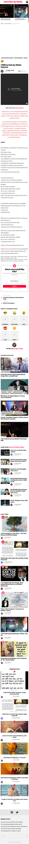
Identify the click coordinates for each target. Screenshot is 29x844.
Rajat (3, 415)
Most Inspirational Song (9, 258)
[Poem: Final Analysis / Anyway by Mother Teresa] (14, 599)
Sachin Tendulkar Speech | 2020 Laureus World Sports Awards (14, 418)
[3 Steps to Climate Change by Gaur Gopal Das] (14, 790)
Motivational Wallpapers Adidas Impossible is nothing (14, 778)
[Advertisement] (14, 42)
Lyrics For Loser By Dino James (18, 451)
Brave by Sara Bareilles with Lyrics (18, 470)
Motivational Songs (21, 259)
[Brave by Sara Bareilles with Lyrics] (5, 471)
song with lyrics (7, 261)
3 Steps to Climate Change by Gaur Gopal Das (14, 800)
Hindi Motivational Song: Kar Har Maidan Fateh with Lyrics (18, 491)
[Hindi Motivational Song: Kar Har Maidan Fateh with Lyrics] (5, 492)
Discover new (6, 256)
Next (28, 13)
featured (14, 256)
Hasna (9, 392)
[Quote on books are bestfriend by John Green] (14, 727)
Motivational (5, 393)
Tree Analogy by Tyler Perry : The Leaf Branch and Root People (13, 534)
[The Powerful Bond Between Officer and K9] (21, 11)
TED (25, 393)
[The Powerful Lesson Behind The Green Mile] (7, 11)
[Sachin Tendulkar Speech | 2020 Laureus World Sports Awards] (14, 408)
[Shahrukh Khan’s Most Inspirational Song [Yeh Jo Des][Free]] (14, 365)
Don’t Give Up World (9, 249)
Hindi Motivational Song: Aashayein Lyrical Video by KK (18, 480)
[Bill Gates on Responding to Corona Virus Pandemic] (14, 386)
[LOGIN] (27, 2)
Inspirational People (7, 390)
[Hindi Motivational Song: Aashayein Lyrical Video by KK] (5, 481)
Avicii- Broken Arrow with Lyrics (19, 501)
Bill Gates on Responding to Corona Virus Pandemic (13, 396)
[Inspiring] (2, 61)
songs (16, 261)
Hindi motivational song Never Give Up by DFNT (18, 460)
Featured (3, 392)
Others (3, 436)
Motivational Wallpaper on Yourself (14, 758)
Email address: (15, 281)
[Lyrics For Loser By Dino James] (5, 452)
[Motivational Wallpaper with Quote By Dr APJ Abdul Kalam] (14, 649)
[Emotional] (6, 541)
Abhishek (17, 370)
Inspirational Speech (19, 392)
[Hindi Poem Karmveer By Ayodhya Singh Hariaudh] (14, 548)
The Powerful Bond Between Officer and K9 (20, 19)
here (22, 245)
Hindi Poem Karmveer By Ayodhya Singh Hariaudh (14, 559)
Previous (0, 13)
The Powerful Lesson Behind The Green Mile (5, 19)
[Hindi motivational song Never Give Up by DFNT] (5, 462)
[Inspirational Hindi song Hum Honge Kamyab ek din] (14, 680)
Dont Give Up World (13, 1)
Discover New (5, 372)
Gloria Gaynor (19, 108)
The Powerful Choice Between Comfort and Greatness (14, 826)
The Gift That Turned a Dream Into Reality (11, 828)
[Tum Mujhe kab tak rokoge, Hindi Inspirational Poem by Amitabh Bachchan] (14, 573)
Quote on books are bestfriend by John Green (14, 736)
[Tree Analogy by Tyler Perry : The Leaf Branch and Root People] (14, 524)
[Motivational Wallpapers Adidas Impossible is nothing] (14, 769)
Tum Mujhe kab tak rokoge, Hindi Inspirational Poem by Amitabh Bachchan (12, 584)
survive (21, 261)
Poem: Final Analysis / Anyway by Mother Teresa (12, 610)
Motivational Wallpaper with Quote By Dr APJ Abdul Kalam (14, 659)
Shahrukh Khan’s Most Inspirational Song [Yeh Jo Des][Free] (13, 375)
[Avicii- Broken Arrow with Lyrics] (5, 503)
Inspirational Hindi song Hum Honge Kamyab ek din (14, 693)
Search (26, 836)
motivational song (8, 259)
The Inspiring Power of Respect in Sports (11, 831)
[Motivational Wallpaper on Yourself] (14, 748)
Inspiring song (23, 256)
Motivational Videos (16, 393)
